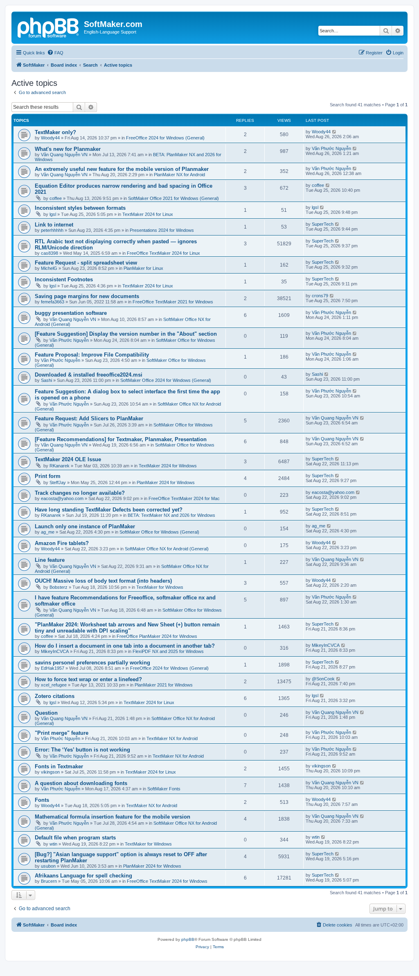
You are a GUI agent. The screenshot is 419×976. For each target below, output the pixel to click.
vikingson (50, 772)
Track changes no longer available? (80, 493)
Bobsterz (59, 587)
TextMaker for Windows (159, 587)
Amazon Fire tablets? (62, 543)
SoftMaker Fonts (163, 788)
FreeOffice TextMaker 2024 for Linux (163, 253)
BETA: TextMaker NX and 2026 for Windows (171, 515)
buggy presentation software (71, 313)
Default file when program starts (75, 838)
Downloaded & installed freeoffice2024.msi (88, 375)
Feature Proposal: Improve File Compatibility (92, 355)
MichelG (49, 268)
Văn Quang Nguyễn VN (64, 154)
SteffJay (58, 482)
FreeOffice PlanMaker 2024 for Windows (157, 636)
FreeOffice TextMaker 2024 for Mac (184, 498)
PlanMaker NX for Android (179, 174)
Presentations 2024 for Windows (162, 230)
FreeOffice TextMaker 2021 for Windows (173, 301)
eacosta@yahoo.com (62, 498)
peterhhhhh (52, 230)
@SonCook (323, 678)
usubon (48, 866)
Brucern (49, 881)
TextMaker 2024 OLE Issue (68, 459)
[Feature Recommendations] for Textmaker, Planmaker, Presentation (121, 439)
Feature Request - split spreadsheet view (86, 263)
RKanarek (60, 465)
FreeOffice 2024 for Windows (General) (165, 137)
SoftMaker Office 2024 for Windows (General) (165, 380)
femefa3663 (52, 301)
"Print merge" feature (61, 733)
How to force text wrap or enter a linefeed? (88, 679)
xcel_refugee (54, 684)
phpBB (187, 939)
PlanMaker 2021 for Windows (164, 684)
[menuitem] (55, 53)
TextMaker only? (55, 132)
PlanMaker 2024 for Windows (166, 482)
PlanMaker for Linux (143, 268)
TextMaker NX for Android (172, 738)
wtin (53, 843)
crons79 (320, 295)
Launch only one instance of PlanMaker (85, 526)
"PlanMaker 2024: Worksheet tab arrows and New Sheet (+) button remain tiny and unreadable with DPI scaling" (127, 627)
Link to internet (54, 225)
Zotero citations (54, 696)
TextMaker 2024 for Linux (147, 214)
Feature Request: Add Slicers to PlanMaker (89, 418)
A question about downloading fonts (81, 783)
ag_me (47, 532)
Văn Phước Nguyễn (331, 148)
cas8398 (49, 253)
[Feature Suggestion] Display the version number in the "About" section (126, 334)
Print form (48, 476)
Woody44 (50, 137)
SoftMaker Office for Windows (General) (159, 532)
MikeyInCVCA (55, 651)
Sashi (46, 380)
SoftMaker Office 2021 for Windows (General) (173, 198)
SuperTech (322, 224)
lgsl (53, 214)
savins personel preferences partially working (92, 663)
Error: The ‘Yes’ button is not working (82, 750)
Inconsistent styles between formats (80, 208)
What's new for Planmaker (68, 149)
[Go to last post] (334, 131)
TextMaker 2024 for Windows (168, 465)
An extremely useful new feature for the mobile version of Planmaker (122, 169)
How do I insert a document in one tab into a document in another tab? (125, 646)
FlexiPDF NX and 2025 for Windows (168, 651)
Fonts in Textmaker (59, 766)
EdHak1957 (52, 668)
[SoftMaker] (49, 26)
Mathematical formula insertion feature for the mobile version (112, 817)
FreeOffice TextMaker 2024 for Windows (167, 881)
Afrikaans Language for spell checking (83, 876)
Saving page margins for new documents (87, 296)
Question (46, 713)
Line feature (50, 560)
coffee (56, 198)
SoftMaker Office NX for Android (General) (167, 548)
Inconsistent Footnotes (64, 279)
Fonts (42, 800)
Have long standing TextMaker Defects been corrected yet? (108, 510)
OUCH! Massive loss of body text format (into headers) (103, 581)
